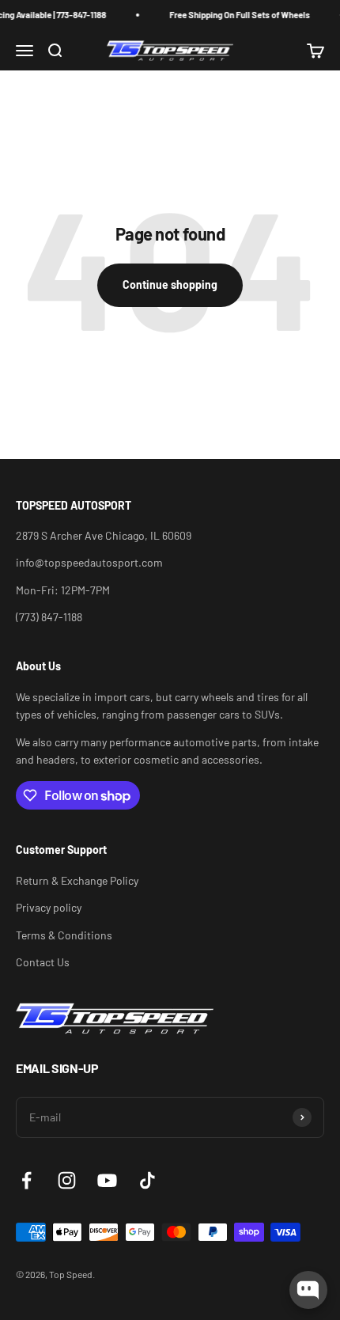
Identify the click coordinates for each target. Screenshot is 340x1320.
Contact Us (43, 962)
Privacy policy (48, 907)
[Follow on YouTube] (107, 1180)
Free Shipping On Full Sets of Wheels (235, 14)
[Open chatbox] (308, 1290)
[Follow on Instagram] (66, 1180)
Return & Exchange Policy (77, 880)
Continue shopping (170, 284)
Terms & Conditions (64, 935)
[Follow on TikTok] (147, 1180)
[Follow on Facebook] (26, 1180)
